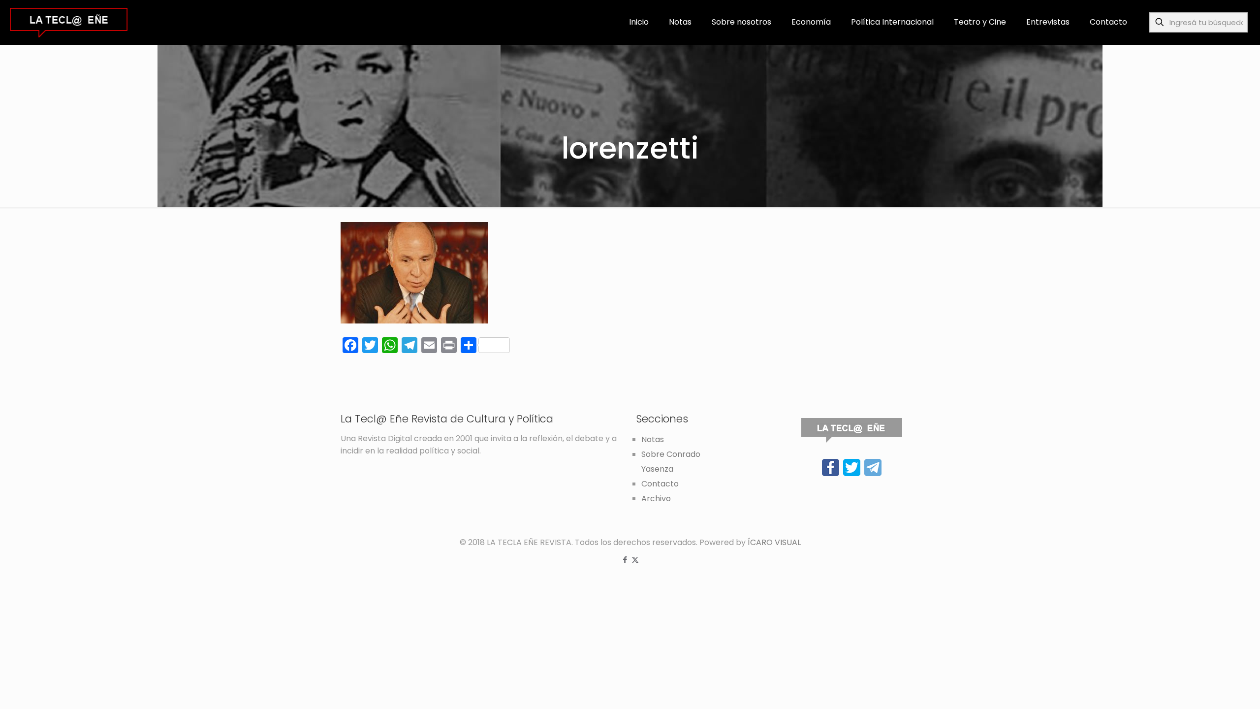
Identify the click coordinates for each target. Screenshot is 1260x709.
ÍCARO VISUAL (774, 542)
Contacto (660, 483)
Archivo (656, 498)
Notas (652, 439)
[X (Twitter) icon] (635, 559)
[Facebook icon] (625, 559)
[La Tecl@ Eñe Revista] (68, 22)
